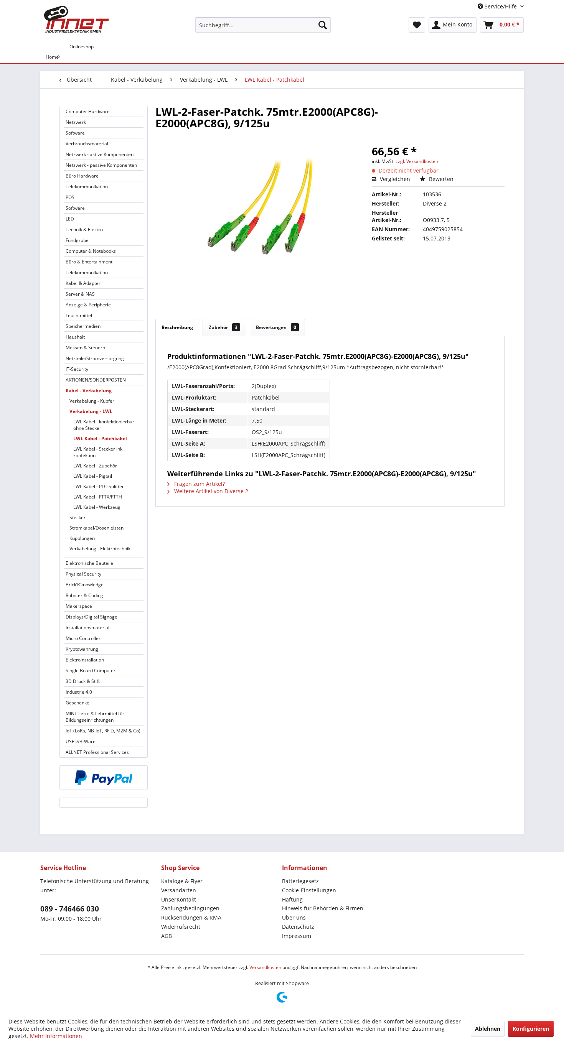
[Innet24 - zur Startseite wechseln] (76, 19)
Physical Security (83, 574)
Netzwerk (76, 122)
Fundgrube (77, 240)
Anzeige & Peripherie (88, 304)
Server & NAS (80, 294)
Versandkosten (265, 967)
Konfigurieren (531, 1028)
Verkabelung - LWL (90, 411)
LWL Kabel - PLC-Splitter (98, 486)
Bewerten (440, 179)
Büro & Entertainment (89, 261)
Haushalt (75, 337)
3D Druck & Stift (83, 681)
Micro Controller (83, 638)
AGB (166, 935)
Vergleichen (394, 179)
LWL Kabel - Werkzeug (96, 507)
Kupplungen (82, 538)
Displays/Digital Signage (91, 617)
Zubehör (223, 327)
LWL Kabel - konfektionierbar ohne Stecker (103, 424)
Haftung (292, 899)
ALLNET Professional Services (97, 752)
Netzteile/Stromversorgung (95, 358)
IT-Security (77, 369)
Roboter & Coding (84, 595)
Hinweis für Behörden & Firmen (322, 908)
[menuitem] (263, 25)
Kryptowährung (82, 649)
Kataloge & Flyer (182, 881)
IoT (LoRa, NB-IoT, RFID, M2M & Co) (103, 730)
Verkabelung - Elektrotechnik (99, 548)
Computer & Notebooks (91, 251)
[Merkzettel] (417, 25)
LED (70, 219)
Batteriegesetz (300, 881)
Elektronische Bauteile (89, 563)
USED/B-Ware (81, 741)
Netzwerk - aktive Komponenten (100, 154)
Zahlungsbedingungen (190, 908)
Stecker (77, 517)
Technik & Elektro (84, 229)
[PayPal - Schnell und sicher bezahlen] (103, 777)
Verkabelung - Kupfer (91, 401)
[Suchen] (323, 25)
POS (70, 197)
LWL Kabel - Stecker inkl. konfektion (99, 452)
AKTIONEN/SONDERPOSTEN (96, 380)
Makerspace (79, 606)
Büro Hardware (82, 176)
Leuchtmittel (79, 315)
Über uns (294, 917)
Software (75, 133)
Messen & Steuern (85, 347)
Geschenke (77, 702)
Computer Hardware (88, 111)
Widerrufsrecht (180, 926)
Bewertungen (276, 327)
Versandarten (178, 890)
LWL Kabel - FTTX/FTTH (97, 497)
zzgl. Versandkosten (417, 161)
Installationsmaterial (87, 627)
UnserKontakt (178, 899)
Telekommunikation (87, 186)
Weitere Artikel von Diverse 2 (210, 491)
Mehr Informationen (56, 1036)
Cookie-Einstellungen (309, 890)
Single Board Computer (90, 670)
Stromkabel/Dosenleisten (96, 528)
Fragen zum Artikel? (199, 483)
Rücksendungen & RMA (191, 917)
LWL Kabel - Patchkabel (100, 438)
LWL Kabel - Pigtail (92, 476)
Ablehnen (487, 1028)
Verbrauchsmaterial (87, 143)
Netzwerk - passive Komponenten (101, 165)
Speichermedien (83, 326)
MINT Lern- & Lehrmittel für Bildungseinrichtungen (95, 716)
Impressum (296, 935)
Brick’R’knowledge (85, 584)
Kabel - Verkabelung (89, 390)
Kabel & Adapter (83, 283)
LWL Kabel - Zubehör (95, 465)
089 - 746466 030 (69, 909)
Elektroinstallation (85, 659)
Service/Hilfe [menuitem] (500, 6)
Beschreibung (177, 327)
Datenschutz (298, 926)
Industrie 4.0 (79, 692)
